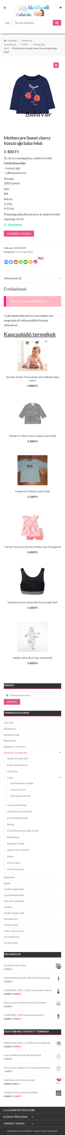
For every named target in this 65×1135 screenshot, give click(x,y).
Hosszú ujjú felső (24, 251)
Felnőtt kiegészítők (14, 889)
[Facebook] (6, 262)
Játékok (8, 907)
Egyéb (7, 883)
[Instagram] (35, 262)
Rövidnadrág (13, 837)
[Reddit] (16, 262)
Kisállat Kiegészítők (14, 913)
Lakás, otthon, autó (14, 930)
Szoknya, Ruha (13, 863)
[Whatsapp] (21, 262)
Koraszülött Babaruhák (17, 818)
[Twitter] (11, 262)
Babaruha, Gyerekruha (15, 752)
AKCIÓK (8, 722)
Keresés (12, 701)
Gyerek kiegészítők (14, 895)
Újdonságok (12, 954)
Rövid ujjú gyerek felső (20, 796)
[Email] (26, 262)
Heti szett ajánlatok (14, 901)
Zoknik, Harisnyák (15, 869)
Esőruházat (12, 771)
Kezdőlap (12, 40)
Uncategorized (11, 936)
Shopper (36, 1131)
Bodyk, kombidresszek (17, 765)
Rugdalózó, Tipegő (15, 843)
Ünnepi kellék (11, 942)
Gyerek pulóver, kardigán (21, 783)
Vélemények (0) (13, 278)
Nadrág (10, 824)
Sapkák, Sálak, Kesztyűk (18, 850)
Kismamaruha (11, 918)
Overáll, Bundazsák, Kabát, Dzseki (23, 831)
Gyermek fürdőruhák (17, 805)
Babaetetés (10, 740)
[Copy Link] (30, 262)
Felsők (24, 44)
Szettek (10, 856)
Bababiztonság (11, 734)
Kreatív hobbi (11, 924)
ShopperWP (52, 1131)
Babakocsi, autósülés (15, 746)
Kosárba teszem (19, 233)
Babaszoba (9, 877)
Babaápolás (10, 728)
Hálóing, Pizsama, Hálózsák (19, 811)
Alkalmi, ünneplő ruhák (17, 758)
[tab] (32, 278)
